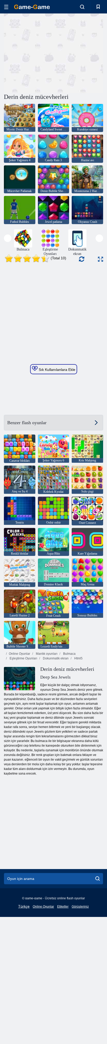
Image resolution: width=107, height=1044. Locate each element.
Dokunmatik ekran (55, 658)
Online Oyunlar (19, 654)
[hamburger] (6, 7)
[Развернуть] (100, 259)
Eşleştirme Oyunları (23, 658)
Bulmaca (69, 654)
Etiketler (63, 906)
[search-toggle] (82, 7)
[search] (97, 878)
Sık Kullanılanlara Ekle (56, 369)
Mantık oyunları (46, 654)
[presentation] (7, 238)
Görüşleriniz (80, 906)
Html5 (78, 658)
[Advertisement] (47, 52)
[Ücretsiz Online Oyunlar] (32, 7)
